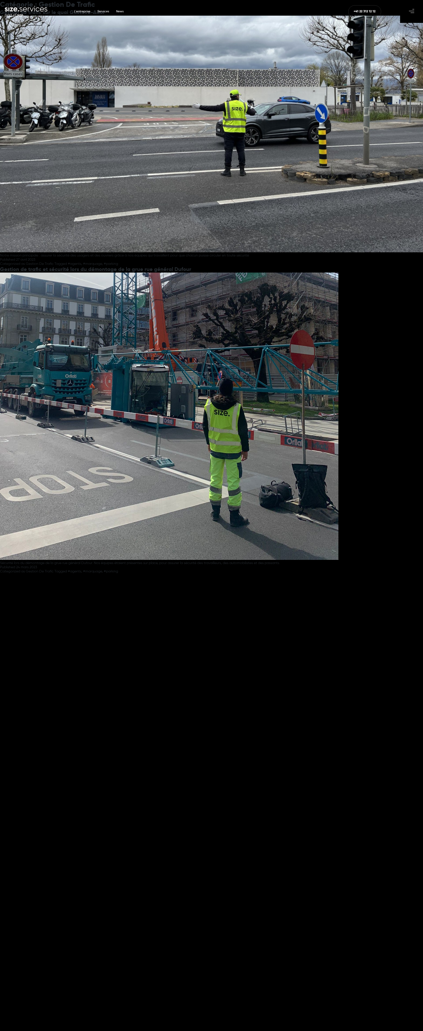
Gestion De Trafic (40, 264)
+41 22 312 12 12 (94, 691)
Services (103, 11)
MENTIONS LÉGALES (198, 1016)
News (120, 11)
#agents (74, 264)
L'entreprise (82, 11)
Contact (268, 645)
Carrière (124, 645)
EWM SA (261, 1016)
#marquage (92, 264)
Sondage (237, 645)
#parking (111, 264)
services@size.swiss (98, 696)
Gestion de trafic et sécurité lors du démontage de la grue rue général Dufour (95, 269)
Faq (210, 645)
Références (157, 645)
